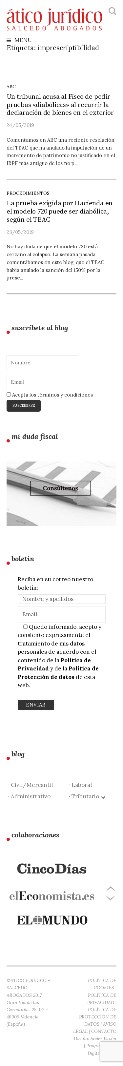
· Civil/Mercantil (30, 785)
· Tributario (85, 796)
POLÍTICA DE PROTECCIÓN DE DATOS (97, 1017)
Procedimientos (28, 193)
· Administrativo (29, 796)
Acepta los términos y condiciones (52, 395)
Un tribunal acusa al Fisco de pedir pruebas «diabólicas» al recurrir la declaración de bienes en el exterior (60, 104)
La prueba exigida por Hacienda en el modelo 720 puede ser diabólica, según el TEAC (60, 211)
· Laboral (80, 785)
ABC (11, 87)
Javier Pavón (103, 1038)
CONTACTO (103, 1031)
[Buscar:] (111, 11)
